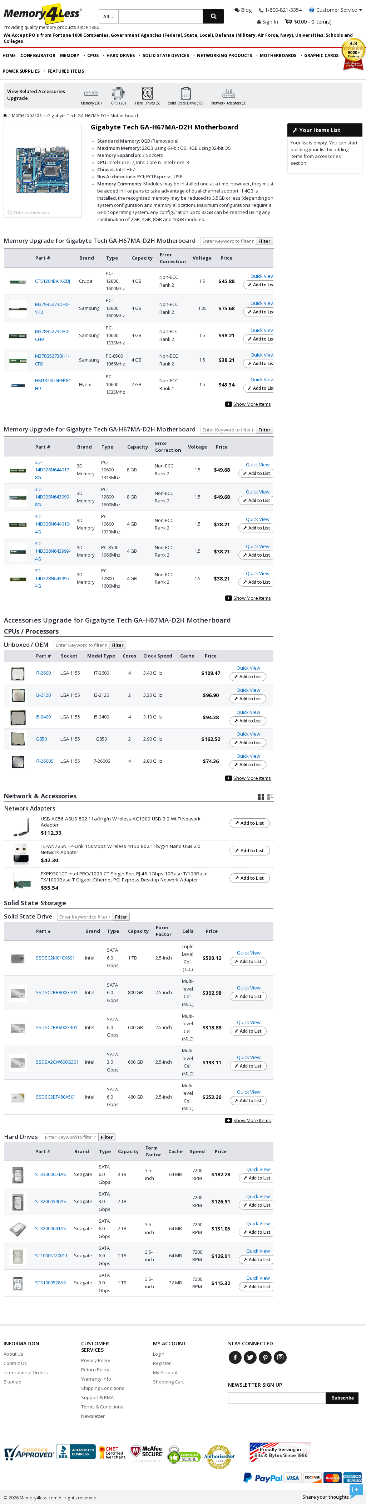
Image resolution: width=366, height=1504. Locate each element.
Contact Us (15, 1363)
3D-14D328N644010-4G (52, 524)
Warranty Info (96, 1379)
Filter (264, 241)
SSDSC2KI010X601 (55, 958)
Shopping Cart (168, 1381)
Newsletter (93, 1416)
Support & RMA (97, 1397)
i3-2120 (43, 695)
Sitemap (12, 1381)
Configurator (37, 55)
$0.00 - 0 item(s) (313, 21)
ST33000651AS (50, 1174)
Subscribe (342, 1398)
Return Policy (95, 1369)
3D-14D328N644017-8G (52, 470)
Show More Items (249, 404)
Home (9, 55)
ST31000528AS (50, 1282)
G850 (41, 739)
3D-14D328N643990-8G (52, 497)
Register (162, 1363)
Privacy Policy (95, 1360)
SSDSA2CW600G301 (57, 1062)
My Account (165, 1372)
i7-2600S (45, 761)
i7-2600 (43, 673)
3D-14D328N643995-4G (52, 578)
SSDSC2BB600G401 (56, 1027)
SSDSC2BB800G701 (56, 992)
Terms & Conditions (102, 1406)
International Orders (26, 1372)
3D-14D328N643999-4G (52, 551)
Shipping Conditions (102, 1388)
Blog (245, 9)
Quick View (262, 276)
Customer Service (336, 9)
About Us (13, 1354)
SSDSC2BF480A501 (56, 1097)
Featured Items (66, 71)
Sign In (269, 21)
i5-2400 (43, 716)
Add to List (263, 285)
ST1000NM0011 (51, 1255)
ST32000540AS (50, 1201)
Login (158, 1354)
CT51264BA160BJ (52, 281)
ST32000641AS (50, 1228)
